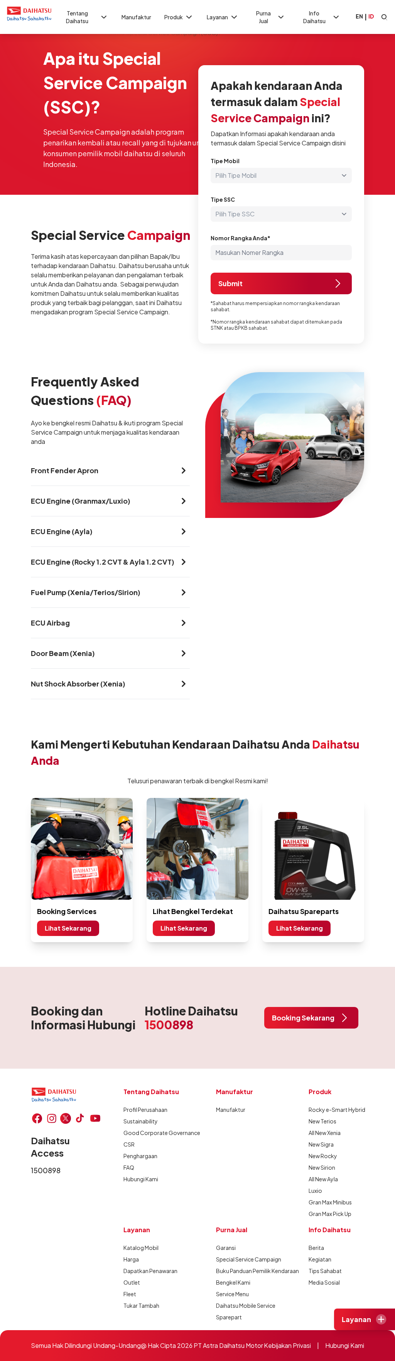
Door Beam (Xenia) (63, 653)
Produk (173, 16)
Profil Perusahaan (145, 1109)
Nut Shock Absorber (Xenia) (78, 683)
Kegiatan (320, 1259)
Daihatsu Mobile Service (245, 1305)
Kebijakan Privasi (287, 1345)
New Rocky (323, 1155)
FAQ (128, 1167)
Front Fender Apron (64, 470)
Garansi (226, 1247)
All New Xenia (325, 1132)
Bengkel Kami (233, 1282)
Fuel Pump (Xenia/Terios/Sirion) (85, 592)
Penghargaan (140, 1155)
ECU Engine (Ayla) (62, 531)
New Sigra (321, 1144)
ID (371, 16)
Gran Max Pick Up (330, 1213)
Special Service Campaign (248, 1259)
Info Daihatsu (314, 17)
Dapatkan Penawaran (150, 1270)
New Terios (322, 1121)
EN (359, 16)
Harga (131, 1259)
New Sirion (322, 1167)
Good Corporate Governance (161, 1132)
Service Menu (232, 1293)
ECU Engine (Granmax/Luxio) (80, 500)
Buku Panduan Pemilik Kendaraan (257, 1270)
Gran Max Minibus (330, 1202)
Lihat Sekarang (68, 928)
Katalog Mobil (141, 1247)
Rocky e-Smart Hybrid (337, 1109)
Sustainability (140, 1121)
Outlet (131, 1282)
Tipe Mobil (225, 160)
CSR (129, 1144)
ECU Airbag (50, 622)
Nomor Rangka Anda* (240, 237)
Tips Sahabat (325, 1270)
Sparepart (229, 1317)
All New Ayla (323, 1178)
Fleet (129, 1293)
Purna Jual (263, 17)
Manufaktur (136, 16)
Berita (316, 1247)
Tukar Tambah (141, 1305)
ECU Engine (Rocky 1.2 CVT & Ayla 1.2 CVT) (102, 561)
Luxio (315, 1190)
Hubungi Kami (140, 1178)
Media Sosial (324, 1282)
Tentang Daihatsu (77, 17)
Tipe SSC (223, 199)
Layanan (217, 16)
